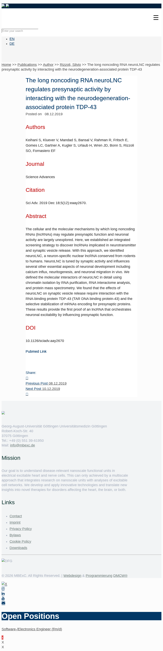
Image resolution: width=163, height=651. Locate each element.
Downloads (18, 548)
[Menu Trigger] (155, 17)
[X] (4, 584)
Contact (16, 516)
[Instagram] (3, 589)
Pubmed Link (36, 351)
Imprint (15, 522)
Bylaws (15, 535)
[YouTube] (3, 598)
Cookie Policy (20, 541)
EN (12, 39)
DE (12, 44)
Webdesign (72, 576)
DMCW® (120, 576)
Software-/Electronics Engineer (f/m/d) (32, 629)
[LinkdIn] (3, 593)
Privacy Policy (21, 529)
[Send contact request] (3, 603)
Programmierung (99, 576)
